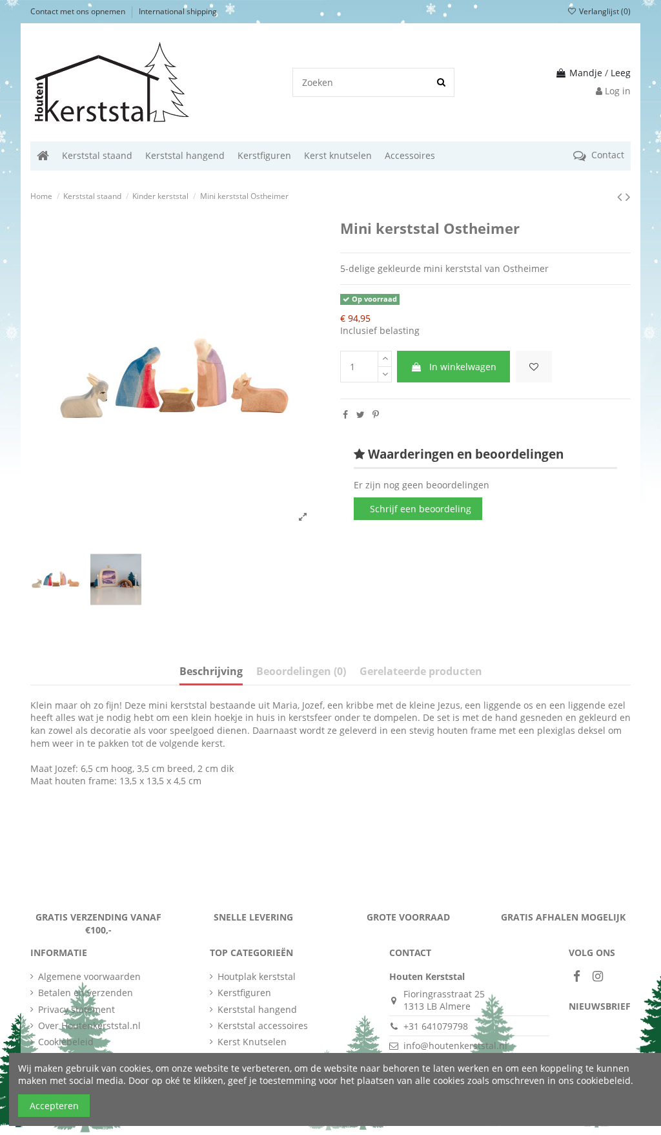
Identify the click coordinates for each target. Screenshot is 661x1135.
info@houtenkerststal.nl (455, 1045)
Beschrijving (211, 671)
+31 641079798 (435, 1026)
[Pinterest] (375, 414)
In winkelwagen (462, 366)
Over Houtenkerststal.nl (89, 1025)
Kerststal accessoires (263, 1025)
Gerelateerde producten (421, 671)
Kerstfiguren (244, 992)
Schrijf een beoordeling (420, 509)
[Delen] (345, 414)
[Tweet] (360, 414)
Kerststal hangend (257, 1009)
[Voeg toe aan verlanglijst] (534, 366)
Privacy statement (76, 1009)
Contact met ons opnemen (78, 11)
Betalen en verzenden (85, 992)
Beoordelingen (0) (301, 671)
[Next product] (628, 196)
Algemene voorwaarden (89, 976)
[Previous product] (621, 196)
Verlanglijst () (604, 11)
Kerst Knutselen (252, 1042)
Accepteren (54, 1105)
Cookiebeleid (66, 1042)
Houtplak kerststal (257, 976)
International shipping (178, 11)
